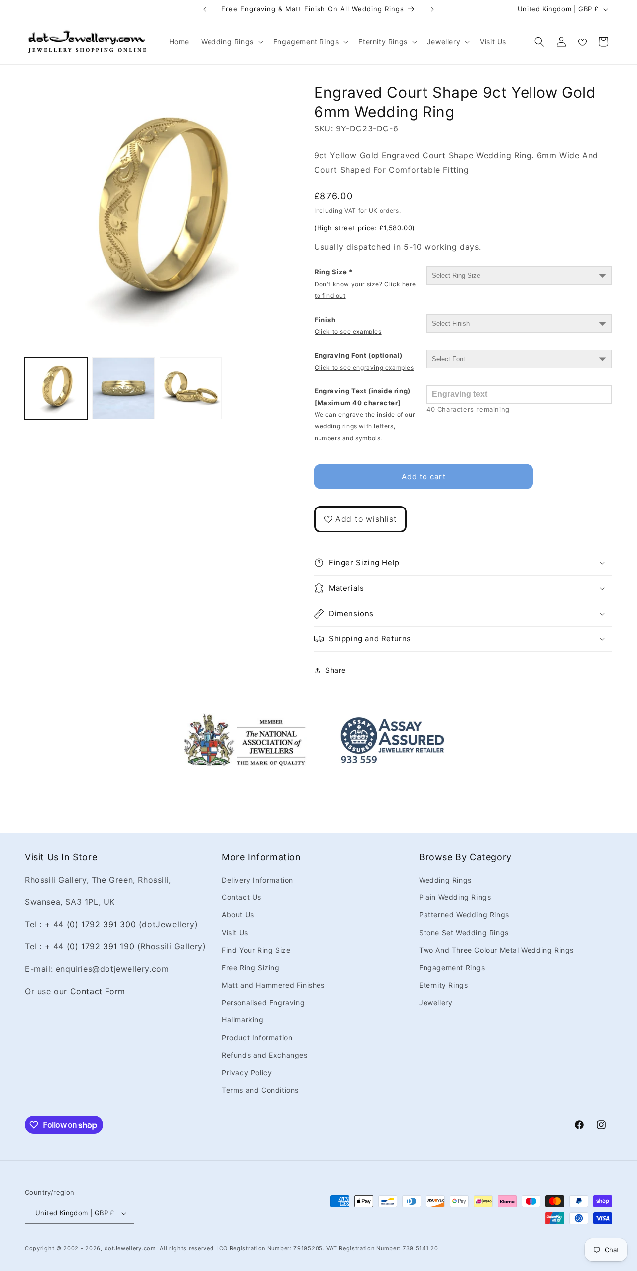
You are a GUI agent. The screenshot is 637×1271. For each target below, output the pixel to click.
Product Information (257, 1037)
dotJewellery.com (130, 1248)
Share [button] (335, 670)
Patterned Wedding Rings (464, 914)
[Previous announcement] (204, 9)
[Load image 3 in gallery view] (191, 388)
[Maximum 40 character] (365, 414)
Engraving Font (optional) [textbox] (364, 361)
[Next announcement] (432, 9)
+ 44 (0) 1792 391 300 (90, 924)
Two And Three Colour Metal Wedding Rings (496, 950)
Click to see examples (348, 331)
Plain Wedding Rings (455, 897)
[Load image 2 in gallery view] (123, 388)
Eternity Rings (443, 985)
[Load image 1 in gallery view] (56, 388)
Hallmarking (243, 1020)
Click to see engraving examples (364, 367)
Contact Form (97, 991)
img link (245, 720)
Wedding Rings (445, 880)
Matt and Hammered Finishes (273, 985)
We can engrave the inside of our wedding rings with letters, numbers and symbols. (365, 426)
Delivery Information (257, 880)
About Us (238, 914)
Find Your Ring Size (256, 950)
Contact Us (241, 897)
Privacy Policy (247, 1072)
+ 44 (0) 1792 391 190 (90, 946)
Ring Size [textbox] (365, 283)
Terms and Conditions (260, 1090)
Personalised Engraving (263, 1002)
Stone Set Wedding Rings (464, 932)
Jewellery (435, 1002)
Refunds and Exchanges (265, 1055)
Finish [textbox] (348, 325)
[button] (231, 41)
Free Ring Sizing (251, 967)
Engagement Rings (452, 967)
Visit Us (235, 932)
